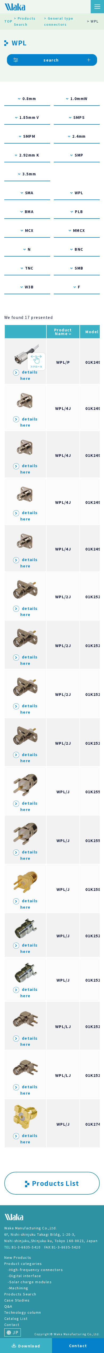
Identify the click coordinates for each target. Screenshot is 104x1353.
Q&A (8, 1306)
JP (14, 1332)
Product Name (63, 331)
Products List (55, 1183)
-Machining (18, 1287)
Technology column (22, 1312)
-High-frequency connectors (35, 1269)
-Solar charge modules (30, 1281)
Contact (11, 1324)
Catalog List (16, 1318)
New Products (17, 1257)
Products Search (20, 1293)
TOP (8, 21)
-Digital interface (24, 1275)
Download (29, 1345)
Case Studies (17, 1300)
